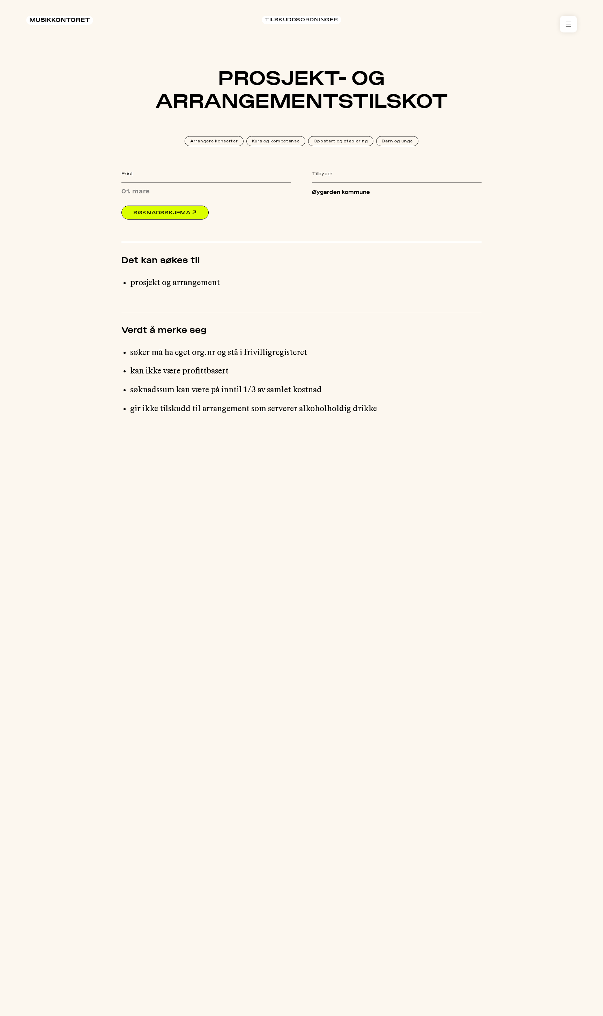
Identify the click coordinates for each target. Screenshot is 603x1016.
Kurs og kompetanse (276, 141)
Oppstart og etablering (341, 141)
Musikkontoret (59, 19)
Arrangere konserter (214, 141)
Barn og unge (397, 141)
